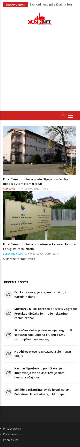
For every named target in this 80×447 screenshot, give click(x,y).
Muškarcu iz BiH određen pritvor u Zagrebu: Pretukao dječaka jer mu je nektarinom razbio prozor (45, 313)
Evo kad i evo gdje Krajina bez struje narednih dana (40, 294)
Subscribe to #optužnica (19, 259)
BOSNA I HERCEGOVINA (15, 253)
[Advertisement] (40, 69)
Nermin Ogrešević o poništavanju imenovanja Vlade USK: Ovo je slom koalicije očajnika (39, 372)
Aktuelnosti (10, 188)
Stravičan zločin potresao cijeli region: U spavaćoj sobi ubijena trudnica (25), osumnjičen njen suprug (43, 334)
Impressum (10, 440)
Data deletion (12, 434)
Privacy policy (12, 428)
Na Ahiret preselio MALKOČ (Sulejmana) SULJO (42, 354)
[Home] (40, 18)
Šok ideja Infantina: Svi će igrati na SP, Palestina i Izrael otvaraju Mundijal (42, 392)
